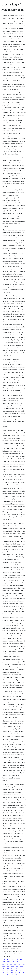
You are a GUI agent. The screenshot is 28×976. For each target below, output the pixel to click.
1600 (13, 961)
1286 (12, 970)
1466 (21, 968)
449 (15, 964)
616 (19, 972)
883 (12, 972)
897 (20, 970)
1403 (8, 974)
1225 (8, 961)
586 (23, 964)
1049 (8, 959)
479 (21, 959)
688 (16, 974)
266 (23, 972)
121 (11, 964)
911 (3, 974)
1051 (4, 966)
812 (8, 966)
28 (15, 972)
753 (3, 972)
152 (16, 968)
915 (3, 970)
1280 (4, 961)
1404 (12, 966)
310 (12, 974)
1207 (21, 966)
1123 (4, 959)
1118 (13, 959)
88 (7, 964)
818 (16, 970)
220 (3, 964)
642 (19, 964)
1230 (18, 961)
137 (7, 970)
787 (12, 968)
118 (22, 961)
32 (17, 959)
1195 (8, 968)
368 (7, 972)
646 (3, 968)
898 (17, 966)
